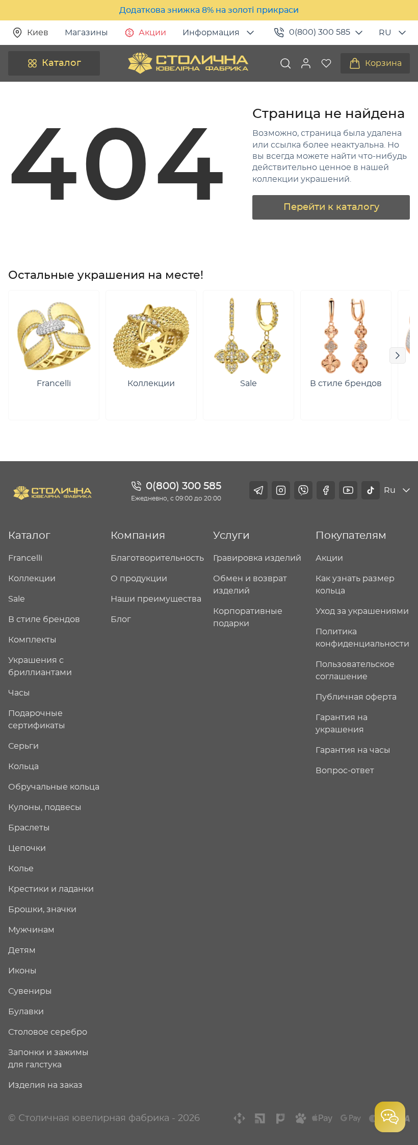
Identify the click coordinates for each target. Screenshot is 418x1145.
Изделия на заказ (45, 1085)
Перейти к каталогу (331, 207)
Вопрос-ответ (345, 771)
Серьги (23, 746)
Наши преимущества (156, 599)
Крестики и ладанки (51, 889)
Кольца (23, 766)
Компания (138, 536)
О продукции (139, 579)
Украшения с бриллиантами (40, 666)
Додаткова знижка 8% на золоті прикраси (209, 10)
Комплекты (32, 640)
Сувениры (30, 991)
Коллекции (32, 579)
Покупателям (351, 536)
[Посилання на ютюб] (348, 490)
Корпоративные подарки (247, 617)
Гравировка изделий (257, 558)
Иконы (22, 971)
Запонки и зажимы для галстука (48, 1058)
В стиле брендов (44, 619)
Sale (16, 599)
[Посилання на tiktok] (370, 490)
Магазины (86, 33)
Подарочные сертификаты (36, 719)
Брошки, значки (42, 909)
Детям (22, 950)
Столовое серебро (47, 1032)
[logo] (188, 63)
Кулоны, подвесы (45, 807)
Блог (121, 619)
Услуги (231, 536)
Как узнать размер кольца (355, 585)
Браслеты (29, 828)
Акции (152, 33)
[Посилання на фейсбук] (326, 490)
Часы (19, 693)
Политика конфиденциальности (362, 638)
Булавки (26, 1012)
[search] (285, 63)
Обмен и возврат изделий (250, 585)
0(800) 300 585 (319, 32)
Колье (21, 869)
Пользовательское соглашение (355, 670)
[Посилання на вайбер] (303, 490)
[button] (306, 63)
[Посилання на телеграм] (258, 490)
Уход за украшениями (362, 611)
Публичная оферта (356, 697)
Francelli (25, 558)
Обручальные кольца (53, 787)
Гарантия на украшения (342, 723)
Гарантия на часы (353, 750)
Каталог (61, 63)
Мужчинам (31, 930)
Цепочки (27, 848)
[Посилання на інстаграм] (281, 490)
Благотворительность (157, 558)
